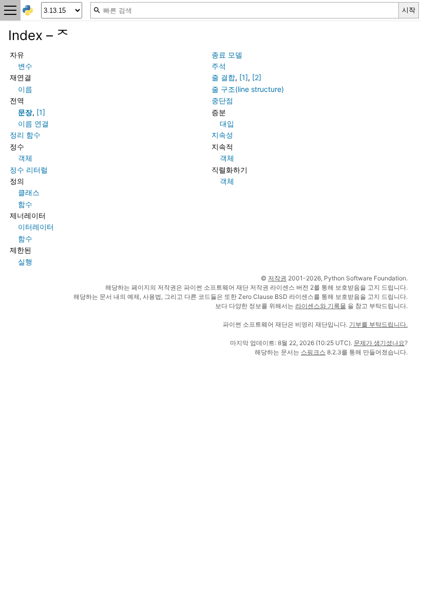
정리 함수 (25, 134)
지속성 (222, 134)
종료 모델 (227, 54)
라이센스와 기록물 (320, 306)
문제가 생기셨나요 (379, 343)
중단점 (222, 100)
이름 (25, 89)
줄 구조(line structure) (248, 89)
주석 (219, 66)
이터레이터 (36, 226)
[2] (256, 77)
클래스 (29, 192)
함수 (25, 204)
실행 (25, 261)
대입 (227, 123)
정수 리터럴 (29, 169)
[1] (40, 112)
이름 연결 (33, 123)
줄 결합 (223, 77)
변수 (25, 66)
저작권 (277, 278)
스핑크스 (313, 352)
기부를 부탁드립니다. (378, 324)
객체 (25, 158)
